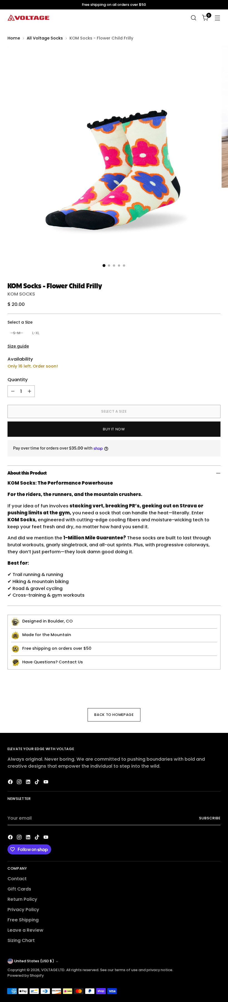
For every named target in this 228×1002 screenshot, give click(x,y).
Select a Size (20, 322)
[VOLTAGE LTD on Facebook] (11, 783)
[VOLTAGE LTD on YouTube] (46, 783)
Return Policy (22, 899)
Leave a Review (25, 930)
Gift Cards (19, 889)
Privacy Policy (23, 909)
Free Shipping (23, 920)
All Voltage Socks (45, 38)
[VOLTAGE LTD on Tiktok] (37, 783)
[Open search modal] (193, 18)
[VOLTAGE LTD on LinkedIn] (28, 783)
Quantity (18, 379)
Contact (17, 878)
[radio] (17, 333)
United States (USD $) (34, 961)
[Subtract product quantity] (13, 391)
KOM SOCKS (21, 294)
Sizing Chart (21, 940)
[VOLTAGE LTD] (28, 17)
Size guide (18, 346)
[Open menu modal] (217, 18)
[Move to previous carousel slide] (203, 686)
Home (14, 38)
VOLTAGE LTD (53, 970)
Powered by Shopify (26, 975)
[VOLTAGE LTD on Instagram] (19, 783)
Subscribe (209, 818)
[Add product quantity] (29, 391)
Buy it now (114, 429)
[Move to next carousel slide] (215, 686)
